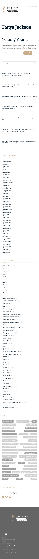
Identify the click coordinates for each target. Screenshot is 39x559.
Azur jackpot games (8, 421)
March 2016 (7, 241)
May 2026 (6, 169)
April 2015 (6, 252)
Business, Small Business (11, 322)
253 (4, 287)
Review (5, 370)
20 (4, 279)
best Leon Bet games (31, 427)
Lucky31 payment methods (9, 456)
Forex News (7, 341)
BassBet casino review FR (9, 424)
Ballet (34, 421)
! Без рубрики (7, 266)
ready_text (6, 367)
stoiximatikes (7, 375)
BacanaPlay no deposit (22, 421)
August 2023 (7, 212)
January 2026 (7, 180)
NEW (5, 357)
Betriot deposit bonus (30, 430)
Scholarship (16, 472)
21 (4, 282)
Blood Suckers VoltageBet (9, 434)
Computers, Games (9, 330)
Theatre (5, 478)
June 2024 (6, 201)
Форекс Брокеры (9, 408)
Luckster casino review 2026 (10, 453)
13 (4, 274)
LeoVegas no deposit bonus (9, 450)
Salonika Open (6, 472)
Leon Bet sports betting (30, 446)
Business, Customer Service (12, 314)
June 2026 (6, 167)
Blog (4, 306)
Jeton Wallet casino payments (28, 443)
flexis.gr (16, 553)
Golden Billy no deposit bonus (10, 443)
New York (21, 462)
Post (4, 362)
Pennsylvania (32, 462)
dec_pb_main (7, 335)
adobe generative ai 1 (10, 301)
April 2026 (6, 172)
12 (4, 271)
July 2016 (6, 231)
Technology (7, 378)
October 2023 (7, 209)
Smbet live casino (26, 472)
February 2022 (7, 220)
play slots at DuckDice (30, 465)
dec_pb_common (8, 333)
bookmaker (7, 311)
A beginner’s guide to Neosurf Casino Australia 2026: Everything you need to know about (18, 130)
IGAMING (6, 343)
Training (6, 383)
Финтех (6, 405)
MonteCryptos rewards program (28, 456)
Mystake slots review (30, 459)
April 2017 (6, 225)
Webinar (34, 478)
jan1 (4, 346)
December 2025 (8, 183)
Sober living (7, 373)
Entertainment (7, 338)
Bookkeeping (7, 309)
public (5, 365)
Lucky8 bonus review (31, 453)
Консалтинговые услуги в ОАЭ (13, 402)
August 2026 (7, 161)
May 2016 (6, 236)
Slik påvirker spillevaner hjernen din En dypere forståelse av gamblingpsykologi (16, 74)
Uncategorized (7, 386)
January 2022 (7, 223)
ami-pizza (6, 303)
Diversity (33, 434)
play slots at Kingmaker (9, 469)
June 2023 (6, 217)
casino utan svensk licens (11, 327)
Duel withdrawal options (9, 437)
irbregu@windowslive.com (12, 546)
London (34, 450)
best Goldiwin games (8, 427)
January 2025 (7, 199)
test (4, 381)
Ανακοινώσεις (7, 394)
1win (4, 277)
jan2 (4, 349)
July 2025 (6, 193)
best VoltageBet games (8, 430)
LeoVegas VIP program (24, 450)
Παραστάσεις (7, 397)
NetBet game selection (8, 462)
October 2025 (7, 188)
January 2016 (7, 247)
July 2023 (6, 215)
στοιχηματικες (7, 399)
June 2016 (6, 233)
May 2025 (6, 196)
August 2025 (7, 191)
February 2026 (7, 177)
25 (4, 285)
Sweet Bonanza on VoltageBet (10, 475)
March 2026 (7, 175)
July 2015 (6, 249)
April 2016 (6, 239)
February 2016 (7, 244)
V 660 (5, 389)
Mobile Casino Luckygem (11, 354)
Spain (34, 472)
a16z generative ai (9, 298)
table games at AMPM (31, 475)
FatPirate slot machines (30, 437)
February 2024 (7, 204)
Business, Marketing (9, 319)
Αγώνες (5, 391)
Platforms (5, 465)
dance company (23, 434)
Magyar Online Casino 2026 (12, 351)
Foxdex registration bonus (9, 440)
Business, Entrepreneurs (11, 317)
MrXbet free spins (7, 459)
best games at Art (31, 424)
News (5, 359)
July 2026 (6, 164)
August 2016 (7, 228)
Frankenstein (32, 440)
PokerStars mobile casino (30, 469)
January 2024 (7, 207)
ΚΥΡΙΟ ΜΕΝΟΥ (29, 7)
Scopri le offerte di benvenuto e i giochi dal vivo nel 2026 (19, 96)
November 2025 (8, 185)
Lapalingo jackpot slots (9, 446)
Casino (5, 325)
